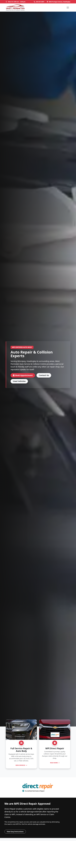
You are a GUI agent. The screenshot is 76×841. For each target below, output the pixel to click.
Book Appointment (24, 375)
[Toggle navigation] (67, 7)
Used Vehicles (19, 381)
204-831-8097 (40, 2)
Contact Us (44, 375)
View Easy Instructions (15, 832)
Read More (54, 763)
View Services (20, 765)
